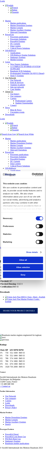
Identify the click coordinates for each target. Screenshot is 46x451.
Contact (13, 105)
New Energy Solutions (19, 64)
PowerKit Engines (17, 41)
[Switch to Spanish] (14, 12)
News (7, 108)
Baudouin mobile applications (17, 443)
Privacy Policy (11, 407)
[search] (17, 134)
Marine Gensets (16, 28)
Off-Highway (10, 50)
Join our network (17, 87)
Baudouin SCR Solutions (20, 71)
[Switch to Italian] (13, 10)
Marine (8, 21)
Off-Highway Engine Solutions (23, 55)
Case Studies (15, 89)
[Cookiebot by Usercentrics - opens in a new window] (32, 174)
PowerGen (9, 34)
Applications (15, 53)
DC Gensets (15, 44)
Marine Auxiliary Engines (20, 30)
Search (8, 424)
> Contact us (5, 386)
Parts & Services (17, 82)
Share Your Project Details (19, 311)
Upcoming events (17, 112)
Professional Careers (23, 101)
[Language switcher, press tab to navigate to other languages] (9, 5)
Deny (23, 275)
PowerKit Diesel (12, 434)
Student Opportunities (24, 103)
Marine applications (18, 23)
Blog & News (15, 110)
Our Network (15, 80)
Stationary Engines (17, 57)
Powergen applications (19, 37)
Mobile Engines (16, 60)
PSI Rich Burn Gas (13, 439)
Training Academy (17, 85)
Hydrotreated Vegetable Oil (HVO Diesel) (27, 73)
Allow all (23, 260)
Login (2, 1)
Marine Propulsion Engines (21, 25)
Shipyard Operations (18, 32)
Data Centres (15, 46)
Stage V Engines (17, 76)
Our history (14, 94)
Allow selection (23, 267)
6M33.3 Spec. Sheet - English (32, 297)
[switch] (39, 226)
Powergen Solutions (18, 39)
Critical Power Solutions (20, 48)
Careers (13, 98)
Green (7, 62)
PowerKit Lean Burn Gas (15, 437)
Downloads (9, 114)
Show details (32, 252)
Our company (15, 96)
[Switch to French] (14, 8)
